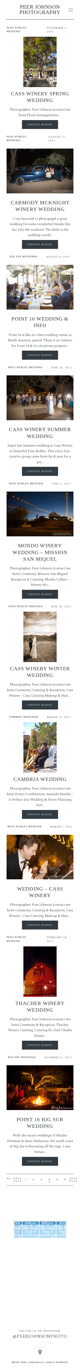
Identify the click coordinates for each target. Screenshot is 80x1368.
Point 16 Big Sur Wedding (40, 1123)
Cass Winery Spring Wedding (40, 97)
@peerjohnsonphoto (40, 1336)
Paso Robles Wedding (25, 367)
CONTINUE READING (40, 124)
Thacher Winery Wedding (40, 1006)
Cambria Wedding (40, 779)
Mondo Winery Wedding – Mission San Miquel (40, 552)
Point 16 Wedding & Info (39, 322)
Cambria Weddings (23, 717)
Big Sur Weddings (24, 256)
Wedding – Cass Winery (40, 892)
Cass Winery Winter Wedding (40, 672)
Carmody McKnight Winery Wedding (40, 206)
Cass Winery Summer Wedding (40, 433)
